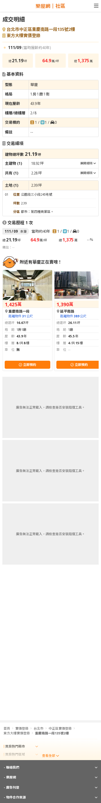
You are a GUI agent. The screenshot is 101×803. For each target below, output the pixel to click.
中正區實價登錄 (60, 728)
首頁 (7, 728)
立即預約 (29, 364)
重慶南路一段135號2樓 (52, 733)
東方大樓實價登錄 (23, 35)
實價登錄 (21, 728)
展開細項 (86, 163)
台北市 (38, 728)
